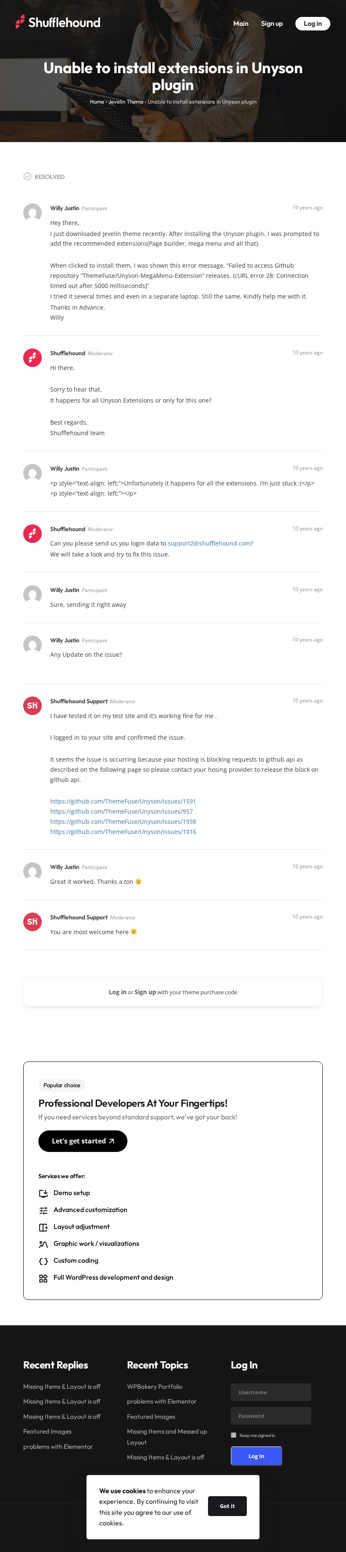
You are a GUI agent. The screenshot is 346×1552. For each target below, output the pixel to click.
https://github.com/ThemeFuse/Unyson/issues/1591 (123, 801)
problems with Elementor (58, 1446)
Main (241, 23)
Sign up (272, 23)
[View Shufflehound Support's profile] (33, 705)
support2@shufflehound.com (209, 543)
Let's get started (79, 1141)
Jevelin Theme (125, 101)
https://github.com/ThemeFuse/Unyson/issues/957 (121, 811)
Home (97, 101)
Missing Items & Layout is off (61, 1386)
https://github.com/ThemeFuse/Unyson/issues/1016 (123, 832)
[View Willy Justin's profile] (33, 212)
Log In (257, 1456)
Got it (227, 1506)
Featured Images (47, 1431)
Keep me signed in (257, 1435)
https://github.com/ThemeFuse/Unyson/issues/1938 (123, 821)
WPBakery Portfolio (154, 1386)
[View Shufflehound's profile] (33, 357)
